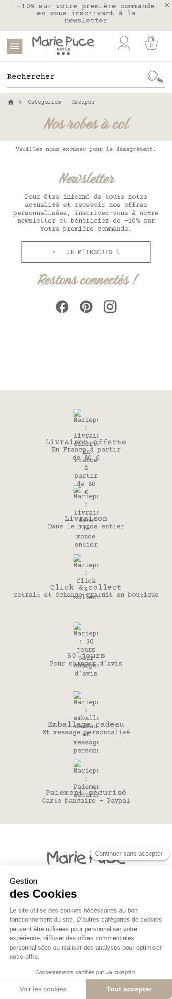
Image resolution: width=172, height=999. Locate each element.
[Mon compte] (124, 43)
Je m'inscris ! (91, 253)
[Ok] (155, 77)
